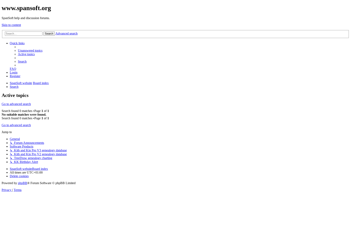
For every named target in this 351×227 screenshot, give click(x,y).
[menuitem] (30, 50)
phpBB (22, 183)
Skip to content (11, 25)
